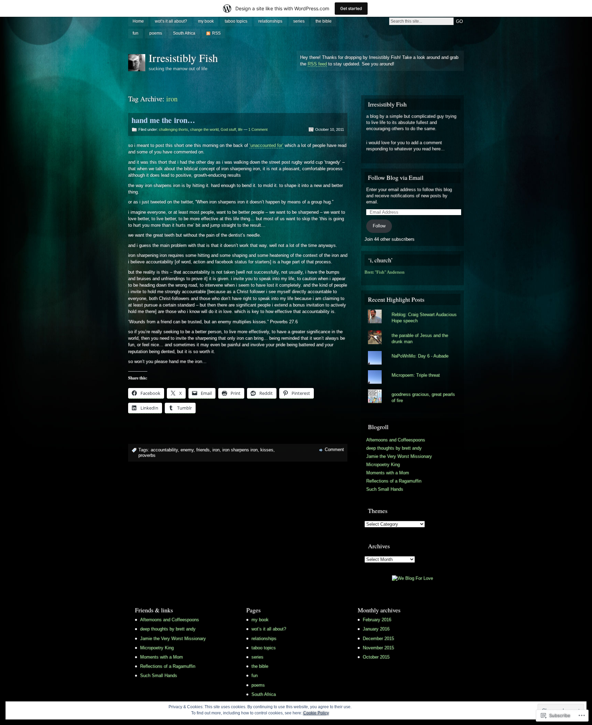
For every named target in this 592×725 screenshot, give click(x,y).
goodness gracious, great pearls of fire (423, 397)
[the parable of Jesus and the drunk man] (412, 330)
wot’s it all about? (171, 21)
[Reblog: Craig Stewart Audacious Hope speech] (412, 310)
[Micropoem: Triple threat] (412, 370)
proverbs (147, 455)
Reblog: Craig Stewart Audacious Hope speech (424, 317)
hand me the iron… (163, 120)
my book (206, 21)
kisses (266, 449)
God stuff (228, 129)
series (299, 21)
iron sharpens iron (240, 449)
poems (155, 33)
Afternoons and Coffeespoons (395, 439)
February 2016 (377, 619)
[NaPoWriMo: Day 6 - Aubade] (412, 351)
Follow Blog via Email (395, 177)
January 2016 (376, 629)
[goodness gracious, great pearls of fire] (412, 389)
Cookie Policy (316, 713)
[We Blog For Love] (412, 578)
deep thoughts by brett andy (394, 448)
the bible (324, 21)
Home (138, 21)
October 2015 (376, 657)
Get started (351, 8)
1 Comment (258, 129)
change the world (204, 129)
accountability (164, 449)
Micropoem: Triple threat (416, 375)
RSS (216, 33)
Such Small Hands (384, 489)
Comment (334, 449)
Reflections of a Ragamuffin (393, 481)
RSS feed (317, 63)
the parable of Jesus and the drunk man (420, 338)
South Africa (184, 33)
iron (216, 449)
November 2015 (378, 647)
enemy (187, 449)
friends (203, 449)
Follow (379, 225)
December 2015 (378, 638)
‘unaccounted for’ (266, 145)
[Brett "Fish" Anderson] (366, 278)
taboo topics (236, 21)
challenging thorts (173, 129)
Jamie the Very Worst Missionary (399, 456)
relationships (270, 21)
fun (135, 33)
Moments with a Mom (387, 472)
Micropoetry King (383, 464)
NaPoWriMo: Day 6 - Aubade (420, 356)
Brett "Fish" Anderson (385, 272)
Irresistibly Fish (183, 57)
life (240, 129)
